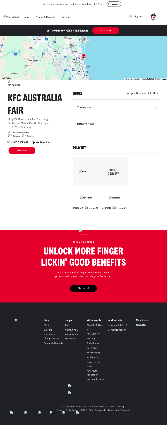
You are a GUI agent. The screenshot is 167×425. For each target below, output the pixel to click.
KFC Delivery (93, 334)
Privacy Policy (67, 407)
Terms (164, 80)
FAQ (67, 325)
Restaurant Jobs (116, 325)
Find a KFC (141, 325)
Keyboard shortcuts (132, 79)
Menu (46, 325)
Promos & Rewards (53, 343)
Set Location (114, 4)
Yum (112, 407)
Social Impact (93, 343)
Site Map (120, 407)
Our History (92, 348)
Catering (48, 330)
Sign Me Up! (83, 288)
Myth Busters (93, 357)
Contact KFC (71, 330)
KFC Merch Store (95, 379)
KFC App (91, 338)
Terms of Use (81, 407)
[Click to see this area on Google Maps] (6, 78)
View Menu (22, 150)
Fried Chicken (93, 353)
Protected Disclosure (99, 407)
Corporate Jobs (115, 330)
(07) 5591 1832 (20, 142)
